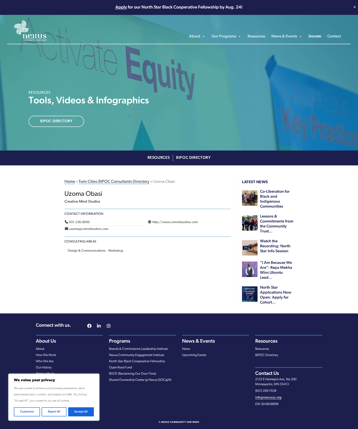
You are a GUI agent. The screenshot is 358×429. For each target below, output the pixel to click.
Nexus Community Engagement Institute (136, 355)
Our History (44, 367)
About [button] (194, 36)
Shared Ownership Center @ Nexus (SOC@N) (140, 380)
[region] (53, 397)
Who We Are (44, 361)
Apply (121, 7)
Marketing (115, 250)
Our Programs (224, 36)
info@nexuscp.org (268, 397)
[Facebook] (89, 326)
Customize (27, 411)
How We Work (46, 355)
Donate (314, 36)
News (186, 349)
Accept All (81, 411)
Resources (256, 36)
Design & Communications (87, 250)
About (40, 349)
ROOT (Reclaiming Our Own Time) (132, 373)
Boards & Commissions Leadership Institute (138, 349)
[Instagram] (108, 326)
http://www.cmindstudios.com (175, 222)
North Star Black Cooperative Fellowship (137, 361)
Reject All (54, 411)
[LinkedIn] (99, 326)
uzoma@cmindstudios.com (88, 229)
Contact (334, 36)
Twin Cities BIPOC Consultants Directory (114, 182)
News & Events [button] (284, 36)
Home (69, 182)
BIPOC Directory (56, 121)
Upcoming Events (194, 355)
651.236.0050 (79, 222)
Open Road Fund (120, 367)
